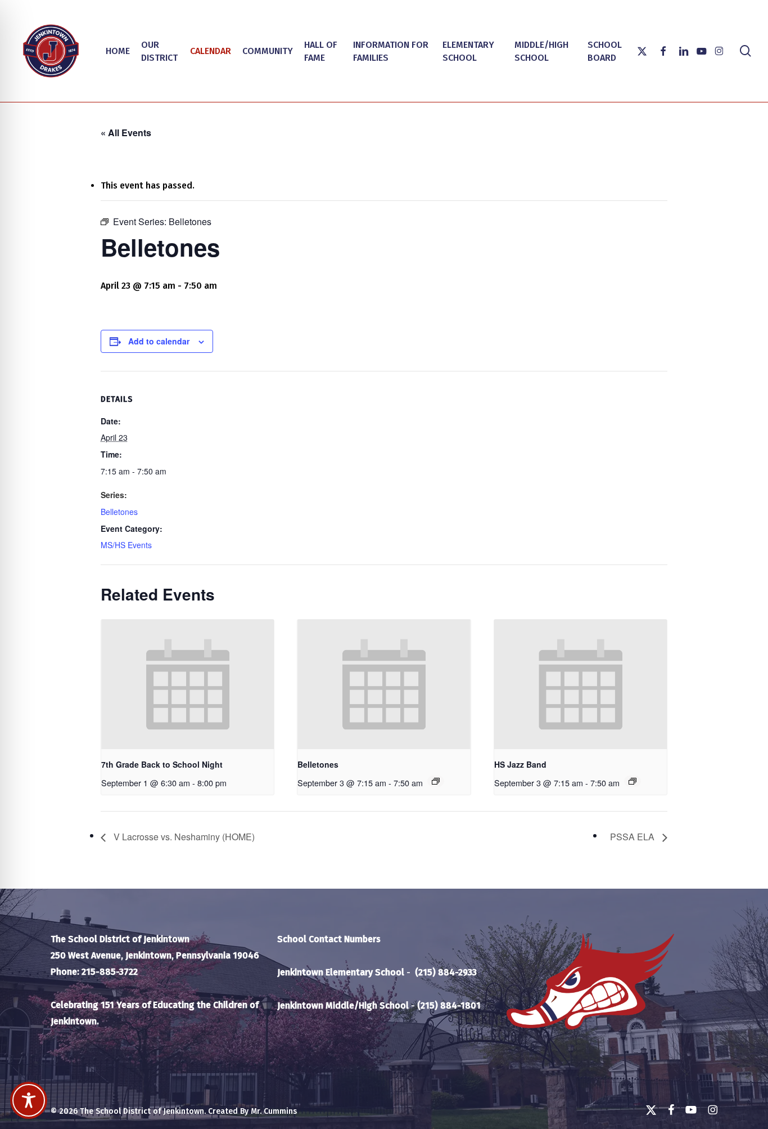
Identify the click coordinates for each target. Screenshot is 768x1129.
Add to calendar (158, 341)
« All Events (126, 132)
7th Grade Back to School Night (162, 764)
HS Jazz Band (520, 764)
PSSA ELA (633, 836)
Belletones (119, 511)
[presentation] (187, 684)
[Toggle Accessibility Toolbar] (28, 1100)
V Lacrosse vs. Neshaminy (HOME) (183, 836)
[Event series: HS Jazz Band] (632, 781)
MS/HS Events (126, 544)
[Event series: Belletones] (436, 781)
